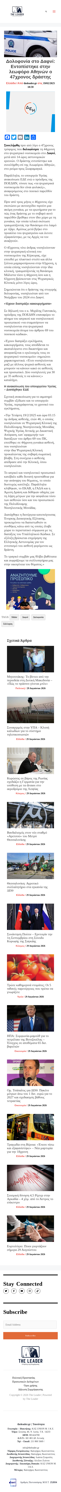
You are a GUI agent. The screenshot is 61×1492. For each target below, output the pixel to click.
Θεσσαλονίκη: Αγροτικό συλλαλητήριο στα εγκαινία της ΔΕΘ (27, 887)
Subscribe (30, 1336)
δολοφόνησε (31, 149)
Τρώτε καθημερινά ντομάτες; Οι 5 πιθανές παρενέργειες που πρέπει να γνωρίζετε (30, 988)
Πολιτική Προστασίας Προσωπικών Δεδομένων (25, 1379)
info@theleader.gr (31, 1448)
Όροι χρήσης (30, 1385)
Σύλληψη (7, 624)
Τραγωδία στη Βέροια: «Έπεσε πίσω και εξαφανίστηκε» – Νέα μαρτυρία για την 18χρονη (30, 1148)
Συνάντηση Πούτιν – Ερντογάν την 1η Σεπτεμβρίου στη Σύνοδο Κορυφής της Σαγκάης (29, 937)
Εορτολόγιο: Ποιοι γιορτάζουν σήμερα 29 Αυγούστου (26, 1247)
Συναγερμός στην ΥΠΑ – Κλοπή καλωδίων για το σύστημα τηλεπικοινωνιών (28, 731)
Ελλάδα (11, 83)
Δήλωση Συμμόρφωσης (30, 1389)
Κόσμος (20, 793)
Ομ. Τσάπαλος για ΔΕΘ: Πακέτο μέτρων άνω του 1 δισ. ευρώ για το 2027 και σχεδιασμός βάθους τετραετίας (29, 1095)
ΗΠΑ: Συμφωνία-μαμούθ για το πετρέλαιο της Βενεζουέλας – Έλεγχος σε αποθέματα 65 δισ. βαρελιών (28, 1041)
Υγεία (20, 996)
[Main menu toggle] (54, 11)
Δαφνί (51, 153)
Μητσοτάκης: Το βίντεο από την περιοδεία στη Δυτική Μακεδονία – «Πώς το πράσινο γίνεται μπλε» (29, 680)
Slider (14, 617)
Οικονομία (20, 1051)
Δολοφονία (38, 617)
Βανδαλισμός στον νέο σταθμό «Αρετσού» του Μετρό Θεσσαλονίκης (27, 836)
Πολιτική (20, 688)
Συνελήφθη (12, 145)
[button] (46, 11)
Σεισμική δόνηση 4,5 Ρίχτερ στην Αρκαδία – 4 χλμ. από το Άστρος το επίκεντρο (30, 1199)
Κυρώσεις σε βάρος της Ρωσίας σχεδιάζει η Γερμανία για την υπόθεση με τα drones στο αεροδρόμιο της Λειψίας (27, 783)
